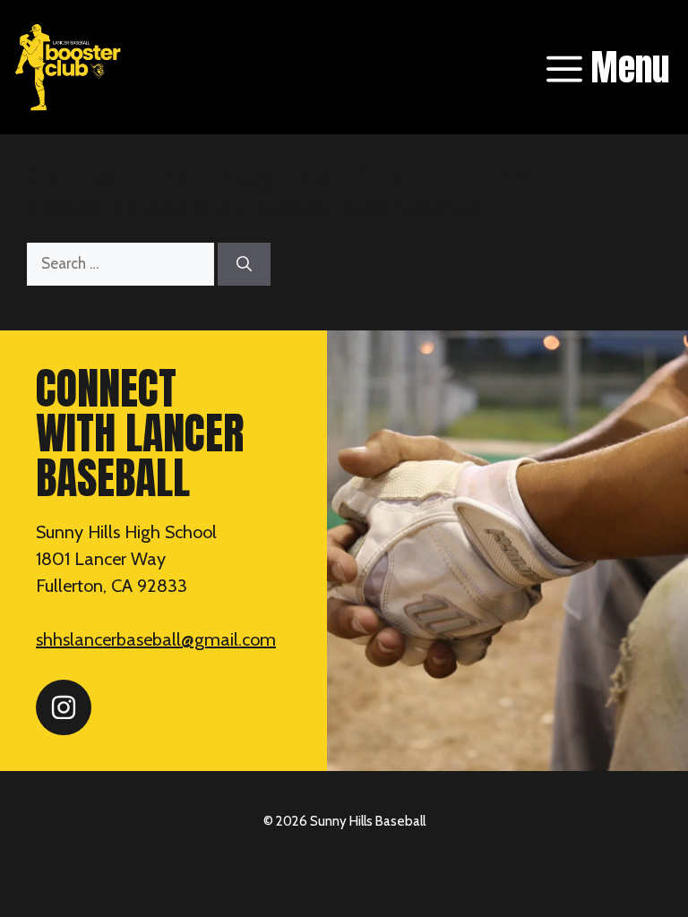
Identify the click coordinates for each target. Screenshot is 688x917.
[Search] (244, 264)
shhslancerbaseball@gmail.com (156, 639)
